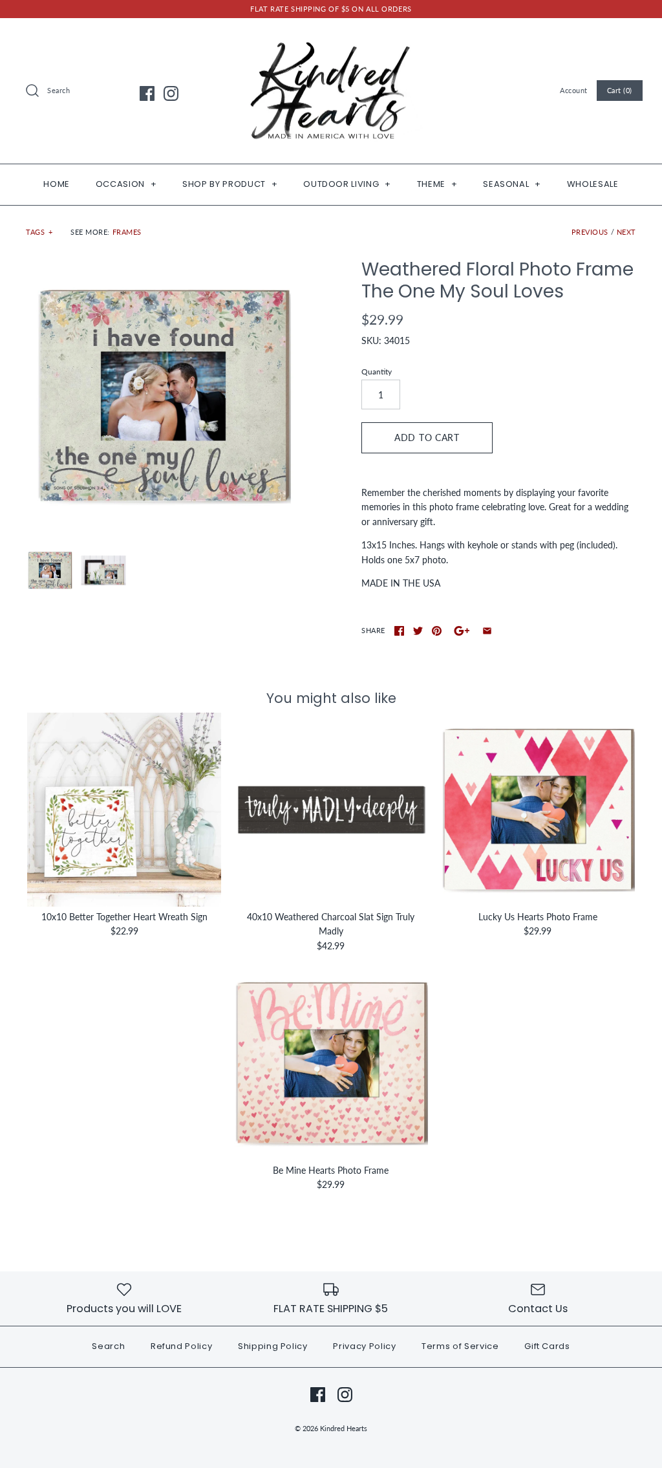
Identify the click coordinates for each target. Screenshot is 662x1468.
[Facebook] (147, 93)
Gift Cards (547, 1346)
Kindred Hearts (343, 1428)
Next (626, 232)
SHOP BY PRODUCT (229, 184)
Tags (39, 232)
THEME (437, 184)
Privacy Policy (364, 1346)
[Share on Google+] (462, 631)
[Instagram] (171, 93)
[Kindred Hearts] (331, 37)
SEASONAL (512, 184)
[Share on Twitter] (418, 631)
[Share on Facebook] (399, 631)
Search (108, 1346)
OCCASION (126, 184)
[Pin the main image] (437, 631)
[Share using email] (487, 631)
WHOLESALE (593, 184)
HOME (56, 184)
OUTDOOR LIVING (347, 184)
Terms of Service (460, 1346)
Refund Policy (181, 1346)
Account (574, 90)
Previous (589, 232)
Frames (127, 232)
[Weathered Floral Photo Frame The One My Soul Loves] (163, 396)
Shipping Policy (273, 1346)
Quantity (376, 371)
